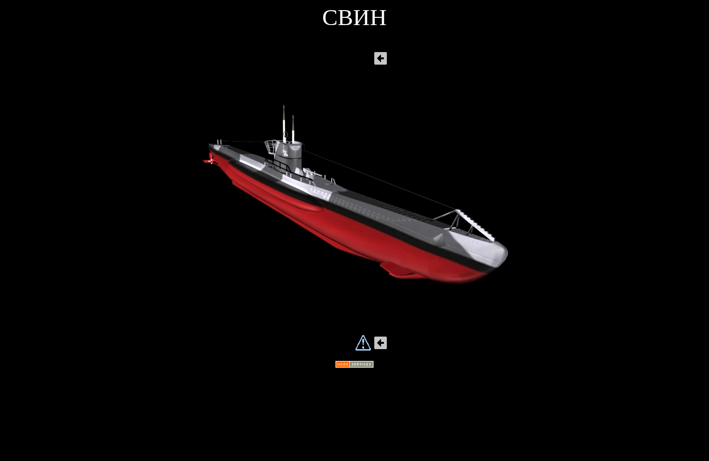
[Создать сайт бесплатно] (354, 365)
